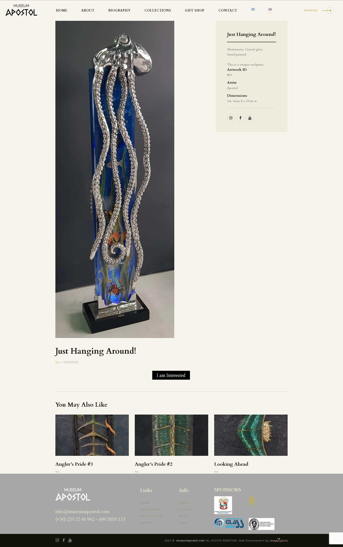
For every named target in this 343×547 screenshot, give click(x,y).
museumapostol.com (191, 540)
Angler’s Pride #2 (153, 464)
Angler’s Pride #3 (74, 464)
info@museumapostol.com (82, 511)
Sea (57, 362)
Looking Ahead (231, 464)
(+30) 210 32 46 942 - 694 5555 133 (90, 519)
